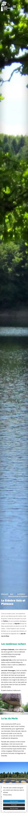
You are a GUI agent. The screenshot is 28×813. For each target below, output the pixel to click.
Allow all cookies (14, 801)
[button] (14, 6)
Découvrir (4, 594)
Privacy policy (7, 795)
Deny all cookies (14, 808)
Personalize (14, 804)
